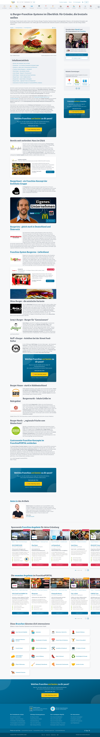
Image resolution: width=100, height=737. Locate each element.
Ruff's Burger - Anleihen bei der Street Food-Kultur (24, 75)
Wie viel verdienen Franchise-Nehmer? (17, 724)
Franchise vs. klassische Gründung (16, 718)
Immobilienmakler (63, 541)
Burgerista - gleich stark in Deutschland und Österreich (25, 67)
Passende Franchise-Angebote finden (76, 54)
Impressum (48, 734)
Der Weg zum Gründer (34, 717)
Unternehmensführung (34, 720)
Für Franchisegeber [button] (77, 2)
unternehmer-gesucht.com (49, 730)
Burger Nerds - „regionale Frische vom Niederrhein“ (24, 80)
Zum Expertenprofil (30, 516)
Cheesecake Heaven (56, 593)
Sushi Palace (74, 545)
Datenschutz (53, 734)
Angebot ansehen (20, 564)
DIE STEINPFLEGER (17, 545)
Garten (13, 541)
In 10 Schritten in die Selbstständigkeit (17, 720)
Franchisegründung (27, 27)
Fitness (92, 590)
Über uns (43, 734)
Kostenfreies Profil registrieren (76, 720)
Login (86, 2)
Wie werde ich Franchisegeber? (76, 717)
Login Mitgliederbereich (75, 722)
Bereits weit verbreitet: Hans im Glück (21, 63)
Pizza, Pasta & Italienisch (42, 590)
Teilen (55, 27)
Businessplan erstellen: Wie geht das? (57, 724)
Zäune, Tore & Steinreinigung (21, 541)
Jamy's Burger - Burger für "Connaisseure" (22, 73)
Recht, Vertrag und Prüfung (35, 724)
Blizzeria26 (35, 593)
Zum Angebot (49, 171)
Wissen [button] (70, 2)
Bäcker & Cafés (15, 590)
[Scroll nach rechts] (99, 7)
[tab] (75, 570)
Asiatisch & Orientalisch (81, 541)
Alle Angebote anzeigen (76, 58)
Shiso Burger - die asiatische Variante (21, 71)
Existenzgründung (18, 27)
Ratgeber (12, 27)
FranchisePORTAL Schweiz (38, 730)
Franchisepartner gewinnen (76, 718)
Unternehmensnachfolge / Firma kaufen (57, 722)
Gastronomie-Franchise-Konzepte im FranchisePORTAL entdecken (27, 82)
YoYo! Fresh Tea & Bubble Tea (19, 593)
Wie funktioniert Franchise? (15, 717)
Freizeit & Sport (74, 590)
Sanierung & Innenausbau (45, 541)
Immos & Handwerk (35, 541)
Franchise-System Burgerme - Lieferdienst (22, 69)
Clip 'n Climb (74, 593)
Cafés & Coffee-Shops (23, 590)
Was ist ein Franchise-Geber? (55, 718)
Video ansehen (51, 220)
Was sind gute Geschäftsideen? (56, 717)
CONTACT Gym (94, 593)
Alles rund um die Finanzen (35, 722)
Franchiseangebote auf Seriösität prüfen (17, 722)
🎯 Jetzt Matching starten (33, 129)
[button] (83, 2)
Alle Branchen (27, 2)
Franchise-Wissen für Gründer (36, 718)
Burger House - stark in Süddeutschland (21, 77)
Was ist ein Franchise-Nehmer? (56, 720)
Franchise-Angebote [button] (63, 2)
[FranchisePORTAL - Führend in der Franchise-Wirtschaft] (13, 2)
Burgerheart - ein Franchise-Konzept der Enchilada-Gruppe (26, 65)
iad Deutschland (55, 545)
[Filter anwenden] (34, 2)
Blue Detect (35, 545)
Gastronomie (73, 541)
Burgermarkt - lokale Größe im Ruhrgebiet (22, 79)
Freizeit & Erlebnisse (82, 590)
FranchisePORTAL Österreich (26, 730)
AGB (57, 734)
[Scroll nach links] (9, 7)
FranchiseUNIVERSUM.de (60, 730)
